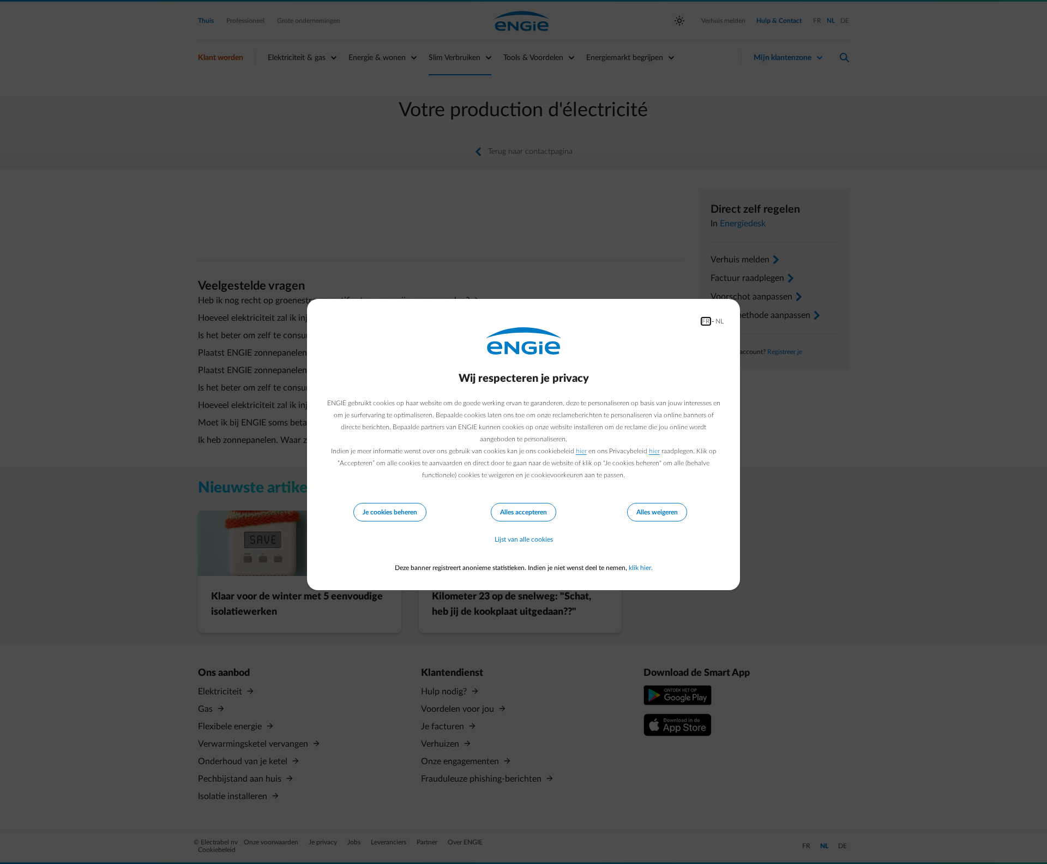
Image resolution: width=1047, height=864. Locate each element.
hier (581, 451)
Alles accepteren (523, 512)
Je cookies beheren (390, 512)
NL (719, 321)
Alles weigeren (657, 512)
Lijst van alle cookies (524, 539)
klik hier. (641, 568)
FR (706, 321)
